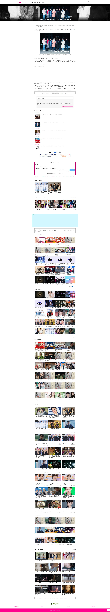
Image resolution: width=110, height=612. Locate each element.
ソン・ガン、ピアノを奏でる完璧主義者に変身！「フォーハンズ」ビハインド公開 (68, 509)
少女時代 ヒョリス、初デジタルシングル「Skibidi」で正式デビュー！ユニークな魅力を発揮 (68, 416)
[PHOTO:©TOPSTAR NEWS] (54, 410)
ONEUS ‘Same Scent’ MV (66, 571)
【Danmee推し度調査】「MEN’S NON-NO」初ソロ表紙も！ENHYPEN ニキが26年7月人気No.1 (68, 496)
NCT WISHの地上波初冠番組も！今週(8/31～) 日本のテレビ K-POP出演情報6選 (41, 429)
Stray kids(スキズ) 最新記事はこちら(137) (67, 106)
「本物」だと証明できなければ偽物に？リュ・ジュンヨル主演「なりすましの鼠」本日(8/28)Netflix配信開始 (54, 469)
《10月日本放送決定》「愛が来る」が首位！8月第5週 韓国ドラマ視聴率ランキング (54, 429)
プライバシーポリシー (94, 606)
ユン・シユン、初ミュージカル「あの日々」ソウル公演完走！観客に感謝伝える (54, 509)
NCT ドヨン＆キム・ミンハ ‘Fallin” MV (41, 560)
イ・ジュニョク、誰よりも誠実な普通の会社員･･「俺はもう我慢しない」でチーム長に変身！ (68, 429)
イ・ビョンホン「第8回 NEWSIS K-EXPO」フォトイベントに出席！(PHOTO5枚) (41, 483)
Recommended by (70, 286)
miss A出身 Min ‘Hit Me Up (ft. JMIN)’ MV (41, 571)
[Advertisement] (55, 74)
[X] (50, 152)
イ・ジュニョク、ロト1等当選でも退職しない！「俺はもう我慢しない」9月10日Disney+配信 (41, 469)
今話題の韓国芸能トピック (68, 176)
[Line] (51, 152)
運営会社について (16, 606)
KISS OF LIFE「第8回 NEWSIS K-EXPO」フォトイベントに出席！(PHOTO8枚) (41, 456)
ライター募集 (68, 606)
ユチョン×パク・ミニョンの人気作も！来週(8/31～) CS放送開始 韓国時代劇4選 (68, 456)
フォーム (62, 93)
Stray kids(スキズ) (48, 176)
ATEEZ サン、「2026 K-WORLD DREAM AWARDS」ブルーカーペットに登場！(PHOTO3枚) (54, 416)
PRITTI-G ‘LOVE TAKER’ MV (53, 593)
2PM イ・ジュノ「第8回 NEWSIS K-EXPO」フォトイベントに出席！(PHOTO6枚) (68, 483)
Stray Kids (72, 29)
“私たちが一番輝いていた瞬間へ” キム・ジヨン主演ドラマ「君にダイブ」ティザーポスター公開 (41, 509)
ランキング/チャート (59, 176)
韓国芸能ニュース (38, 176)
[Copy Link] (60, 152)
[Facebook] (55, 152)
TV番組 (54, 176)
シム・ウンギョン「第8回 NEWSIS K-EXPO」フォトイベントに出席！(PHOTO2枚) (54, 483)
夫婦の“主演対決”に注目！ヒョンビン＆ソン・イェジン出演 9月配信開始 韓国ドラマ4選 (54, 456)
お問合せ (42, 606)
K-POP (43, 176)
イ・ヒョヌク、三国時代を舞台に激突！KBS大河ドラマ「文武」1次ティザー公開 (41, 443)
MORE (73, 549)
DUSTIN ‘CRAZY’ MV (38, 582)
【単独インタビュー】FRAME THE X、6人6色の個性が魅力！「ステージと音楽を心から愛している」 (41, 496)
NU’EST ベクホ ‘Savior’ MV (53, 582)
